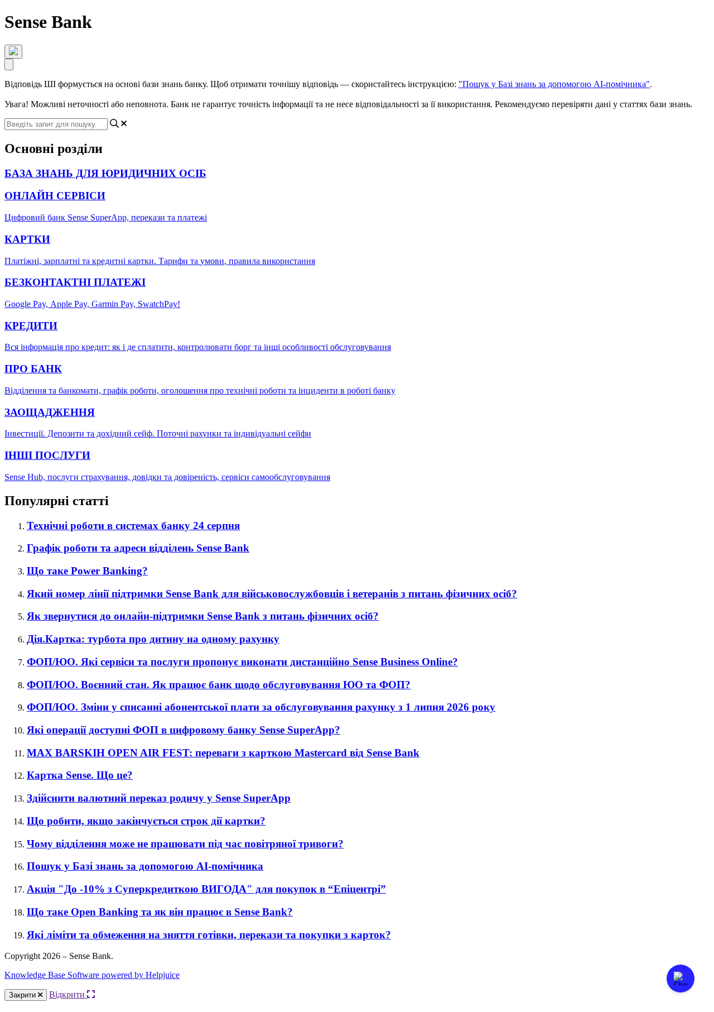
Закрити (23, 995)
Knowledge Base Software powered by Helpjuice (92, 975)
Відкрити (68, 994)
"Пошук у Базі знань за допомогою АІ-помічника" (554, 84)
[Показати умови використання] (13, 52)
